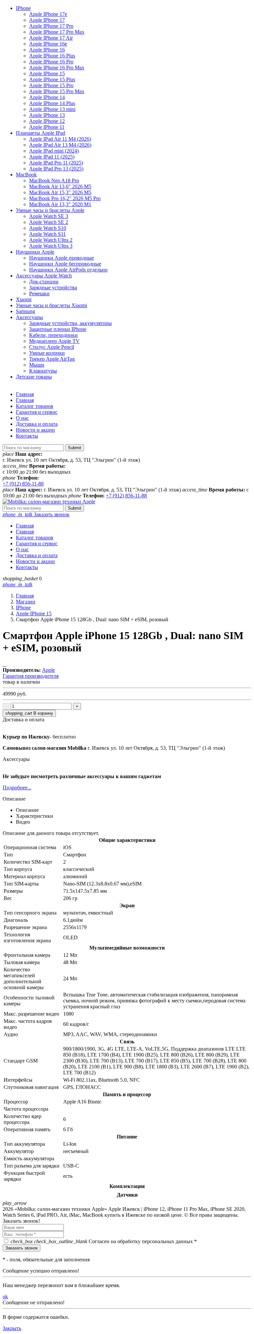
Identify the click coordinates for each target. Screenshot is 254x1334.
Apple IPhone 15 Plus (52, 79)
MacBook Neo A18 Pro (54, 180)
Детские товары (34, 376)
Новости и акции (35, 430)
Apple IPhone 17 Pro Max (56, 32)
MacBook (26, 174)
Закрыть (12, 1328)
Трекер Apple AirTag (52, 359)
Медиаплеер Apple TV (54, 341)
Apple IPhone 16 (47, 50)
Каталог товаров (34, 406)
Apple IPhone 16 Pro (51, 61)
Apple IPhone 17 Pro (51, 26)
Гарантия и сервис (37, 412)
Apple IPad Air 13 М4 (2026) (60, 145)
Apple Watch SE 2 (48, 222)
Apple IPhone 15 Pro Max (56, 91)
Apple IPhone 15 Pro (51, 85)
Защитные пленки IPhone (57, 329)
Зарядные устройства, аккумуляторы (70, 323)
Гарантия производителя (31, 676)
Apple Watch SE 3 (48, 216)
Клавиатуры (43, 371)
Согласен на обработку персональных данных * (104, 1241)
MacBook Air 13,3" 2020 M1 (60, 204)
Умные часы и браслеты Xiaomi (51, 305)
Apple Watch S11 (47, 234)
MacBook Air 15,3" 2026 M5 (60, 192)
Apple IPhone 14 (47, 97)
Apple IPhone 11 (46, 127)
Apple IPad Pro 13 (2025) (56, 168)
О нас (22, 418)
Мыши (36, 365)
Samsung (25, 311)
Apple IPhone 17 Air (51, 38)
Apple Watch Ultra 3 (50, 246)
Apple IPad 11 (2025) (51, 157)
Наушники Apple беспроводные (65, 264)
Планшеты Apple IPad (40, 133)
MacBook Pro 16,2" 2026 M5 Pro (65, 198)
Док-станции (44, 281)
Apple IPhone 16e (48, 44)
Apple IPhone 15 (47, 73)
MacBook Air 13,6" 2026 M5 (60, 186)
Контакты (27, 436)
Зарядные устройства (53, 287)
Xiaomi (23, 299)
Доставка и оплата (37, 424)
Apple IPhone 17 (47, 20)
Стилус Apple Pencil (51, 347)
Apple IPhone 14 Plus (52, 103)
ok (5, 1296)
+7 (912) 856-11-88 (23, 484)
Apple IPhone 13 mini (52, 109)
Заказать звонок (36, 514)
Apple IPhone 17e (48, 14)
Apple (48, 670)
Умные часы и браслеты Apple (50, 210)
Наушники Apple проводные (61, 258)
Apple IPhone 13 (47, 115)
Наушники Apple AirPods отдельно (68, 269)
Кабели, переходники (53, 335)
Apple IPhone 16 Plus (52, 55)
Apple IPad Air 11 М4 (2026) (60, 139)
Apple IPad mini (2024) (54, 151)
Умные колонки (47, 353)
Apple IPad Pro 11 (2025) (56, 162)
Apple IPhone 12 (47, 121)
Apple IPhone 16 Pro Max (56, 67)
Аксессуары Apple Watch (44, 275)
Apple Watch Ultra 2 (50, 240)
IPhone (23, 8)
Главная (25, 394)
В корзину (29, 713)
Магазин (25, 601)
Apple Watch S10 (47, 228)
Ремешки (39, 293)
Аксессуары (29, 317)
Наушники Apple (35, 252)
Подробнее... (17, 787)
